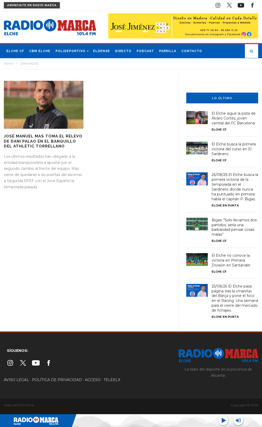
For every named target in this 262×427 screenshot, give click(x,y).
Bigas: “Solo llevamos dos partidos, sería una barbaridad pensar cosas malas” (234, 227)
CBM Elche (39, 51)
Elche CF (15, 51)
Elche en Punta (225, 205)
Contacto (191, 51)
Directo (123, 51)
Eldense (101, 51)
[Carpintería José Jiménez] (183, 25)
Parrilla (167, 51)
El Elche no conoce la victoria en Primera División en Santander (231, 260)
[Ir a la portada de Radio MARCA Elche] (50, 28)
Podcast (145, 51)
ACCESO (93, 380)
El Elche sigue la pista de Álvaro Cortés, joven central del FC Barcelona (234, 118)
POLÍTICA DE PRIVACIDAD (57, 380)
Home (8, 63)
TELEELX (112, 380)
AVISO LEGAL (16, 380)
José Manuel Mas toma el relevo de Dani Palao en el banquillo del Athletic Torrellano (43, 141)
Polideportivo (70, 51)
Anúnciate (32, 5)
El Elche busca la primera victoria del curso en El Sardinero (234, 149)
